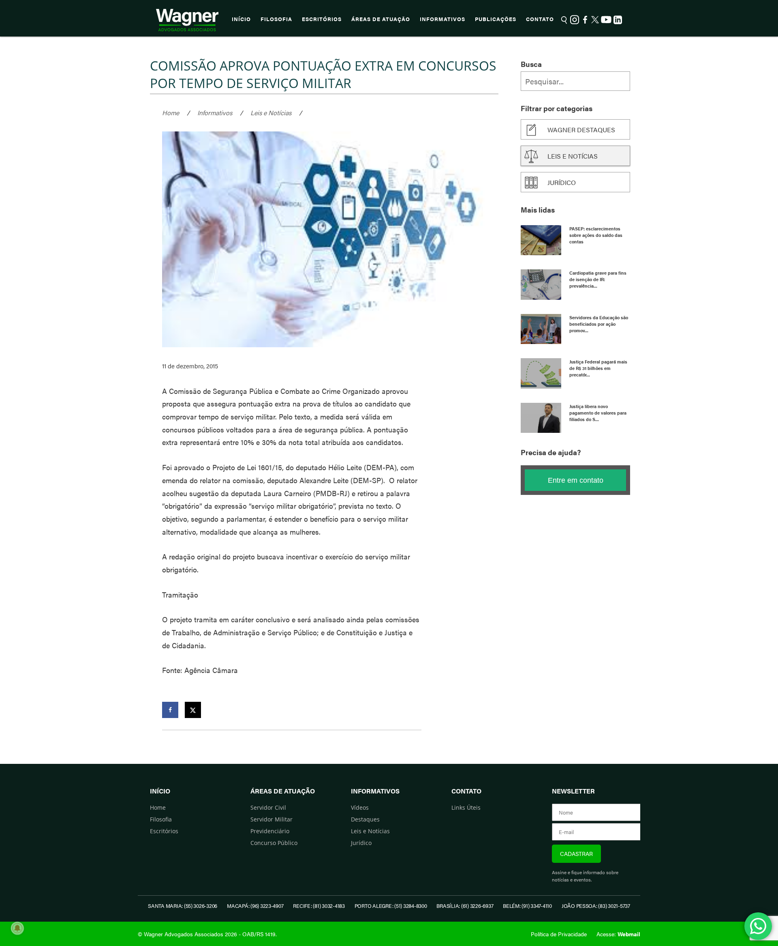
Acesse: (618, 934)
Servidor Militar (271, 819)
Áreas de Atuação (380, 19)
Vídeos (360, 807)
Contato (540, 19)
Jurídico (561, 182)
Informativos (442, 19)
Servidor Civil (268, 807)
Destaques (365, 819)
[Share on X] (193, 710)
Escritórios (322, 19)
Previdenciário (269, 831)
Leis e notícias (572, 156)
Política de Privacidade (559, 934)
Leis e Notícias (270, 112)
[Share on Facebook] (170, 710)
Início (241, 19)
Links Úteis (466, 807)
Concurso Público (273, 843)
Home (170, 112)
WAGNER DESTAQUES (581, 129)
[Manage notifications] (17, 928)
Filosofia (276, 19)
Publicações (495, 19)
